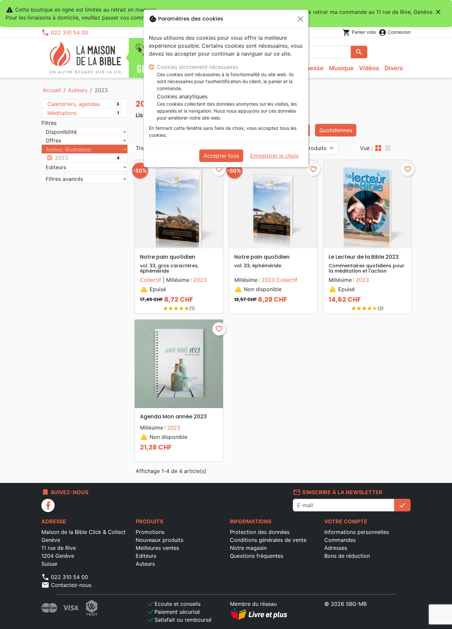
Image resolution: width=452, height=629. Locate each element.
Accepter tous (221, 155)
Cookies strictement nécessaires (197, 67)
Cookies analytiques (182, 96)
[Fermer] (300, 19)
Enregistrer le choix (274, 155)
